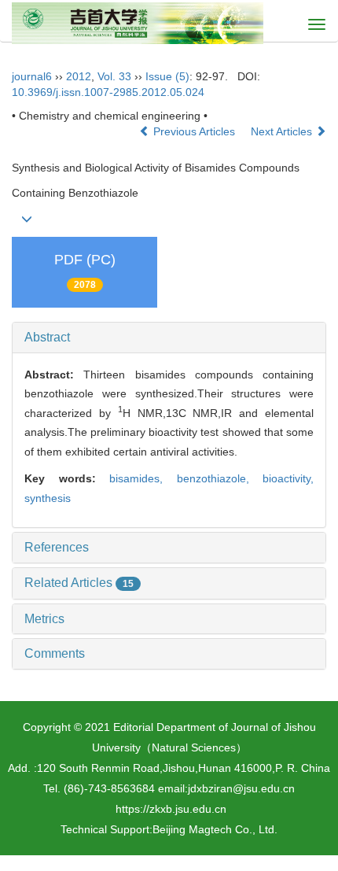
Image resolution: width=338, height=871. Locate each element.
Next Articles (283, 131)
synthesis (47, 498)
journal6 (32, 76)
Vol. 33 (114, 76)
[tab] (169, 337)
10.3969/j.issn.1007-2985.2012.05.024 (108, 92)
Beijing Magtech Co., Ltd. (214, 829)
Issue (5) (167, 76)
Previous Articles (194, 131)
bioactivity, (288, 478)
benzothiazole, (220, 478)
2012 (78, 76)
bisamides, (143, 478)
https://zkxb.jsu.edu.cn (171, 809)
